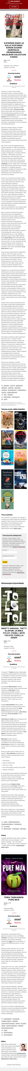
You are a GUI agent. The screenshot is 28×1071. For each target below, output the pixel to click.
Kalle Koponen (16, 397)
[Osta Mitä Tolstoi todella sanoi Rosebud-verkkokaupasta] (18, 658)
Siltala (5, 641)
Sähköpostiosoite (8, 556)
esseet (5, 822)
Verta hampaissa (8, 1032)
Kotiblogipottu (20, 845)
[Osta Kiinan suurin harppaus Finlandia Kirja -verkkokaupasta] (9, 77)
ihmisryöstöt (16, 1019)
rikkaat (3, 1025)
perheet (18, 1023)
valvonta (4, 392)
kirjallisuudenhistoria (14, 822)
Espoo (5, 1030)
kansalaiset (17, 388)
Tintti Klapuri (15, 828)
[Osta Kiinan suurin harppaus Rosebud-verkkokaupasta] (18, 77)
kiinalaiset (4, 390)
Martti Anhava (7, 828)
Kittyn (10, 941)
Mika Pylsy (23, 828)
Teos (5, 60)
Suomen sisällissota (11, 1025)
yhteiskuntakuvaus (12, 392)
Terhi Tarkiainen (8, 1035)
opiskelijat (15, 1021)
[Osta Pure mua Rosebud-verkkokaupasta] (18, 920)
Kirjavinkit (15, 1)
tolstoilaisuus (17, 824)
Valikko (14, 6)
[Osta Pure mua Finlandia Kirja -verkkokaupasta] (9, 920)
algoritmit (6, 385)
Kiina (5, 394)
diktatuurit (4, 388)
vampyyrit (20, 1025)
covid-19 (12, 385)
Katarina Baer (7, 397)
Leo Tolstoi (7, 826)
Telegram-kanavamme (18, 546)
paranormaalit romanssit (8, 1023)
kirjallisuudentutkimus (7, 824)
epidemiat (10, 388)
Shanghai (10, 394)
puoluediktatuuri (12, 390)
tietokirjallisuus (22, 390)
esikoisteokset (7, 1019)
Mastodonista (5, 1058)
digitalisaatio (19, 385)
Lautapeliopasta (21, 1053)
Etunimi (4, 550)
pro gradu (23, 1023)
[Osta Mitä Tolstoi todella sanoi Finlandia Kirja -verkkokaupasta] (9, 658)
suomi (5, 399)
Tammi (5, 903)
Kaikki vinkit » (18, 528)
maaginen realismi (6, 1021)
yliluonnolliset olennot (7, 1028)
